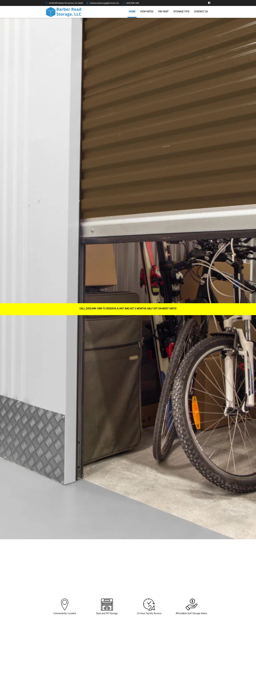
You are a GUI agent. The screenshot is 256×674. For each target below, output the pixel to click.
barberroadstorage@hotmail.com (104, 3)
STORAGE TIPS (181, 11)
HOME (132, 11)
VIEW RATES (146, 11)
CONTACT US (201, 11)
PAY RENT (163, 11)
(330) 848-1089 (132, 3)
